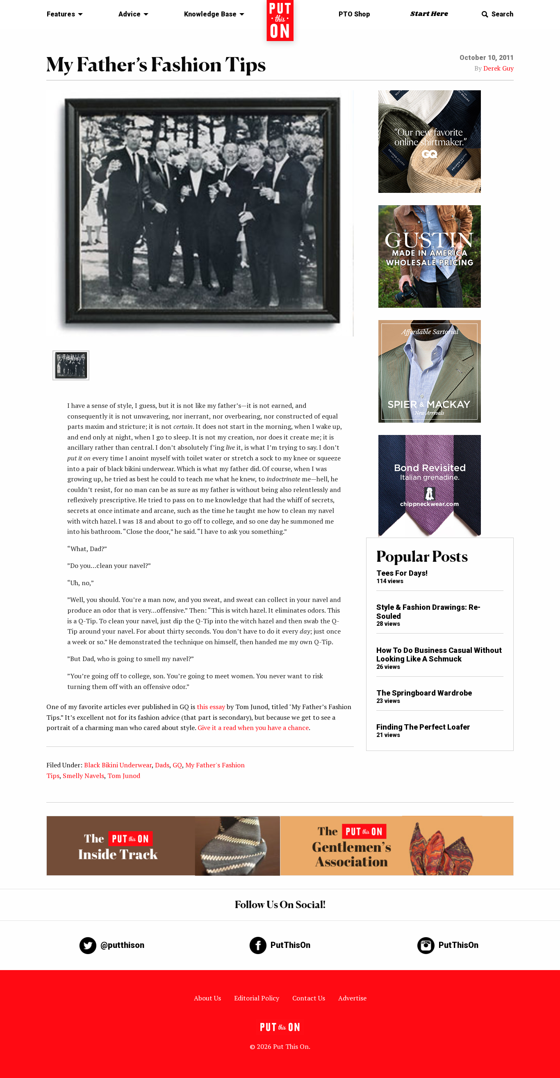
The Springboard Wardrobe (424, 693)
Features (61, 14)
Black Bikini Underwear (118, 764)
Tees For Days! (402, 573)
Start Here (429, 14)
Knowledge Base (210, 14)
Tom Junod (123, 775)
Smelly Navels (83, 775)
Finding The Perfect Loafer (423, 727)
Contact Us (308, 997)
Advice (129, 14)
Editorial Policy (256, 997)
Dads (162, 764)
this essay (211, 706)
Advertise (352, 997)
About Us (207, 997)
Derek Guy (498, 68)
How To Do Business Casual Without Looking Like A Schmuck (439, 655)
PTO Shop (354, 14)
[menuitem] (62, 14)
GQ (177, 764)
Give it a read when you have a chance (253, 727)
